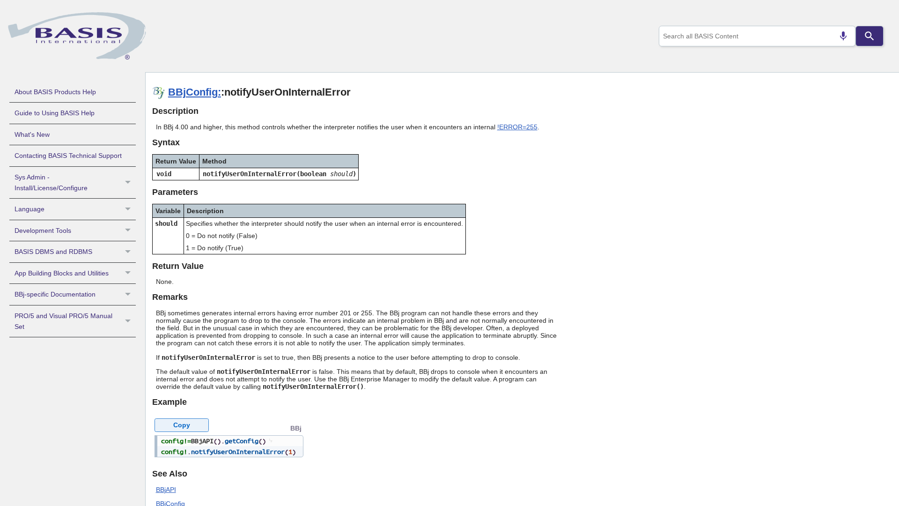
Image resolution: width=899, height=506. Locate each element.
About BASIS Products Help (55, 92)
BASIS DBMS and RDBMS (53, 251)
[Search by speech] (843, 36)
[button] (129, 183)
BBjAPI (166, 489)
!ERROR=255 (517, 127)
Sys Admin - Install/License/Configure (51, 182)
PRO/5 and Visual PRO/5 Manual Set (63, 321)
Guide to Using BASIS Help (55, 113)
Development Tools (43, 230)
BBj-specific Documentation (55, 294)
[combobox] (757, 36)
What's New (32, 134)
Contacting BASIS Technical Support (68, 155)
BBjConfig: (194, 92)
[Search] (869, 36)
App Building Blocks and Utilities (62, 273)
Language (29, 209)
